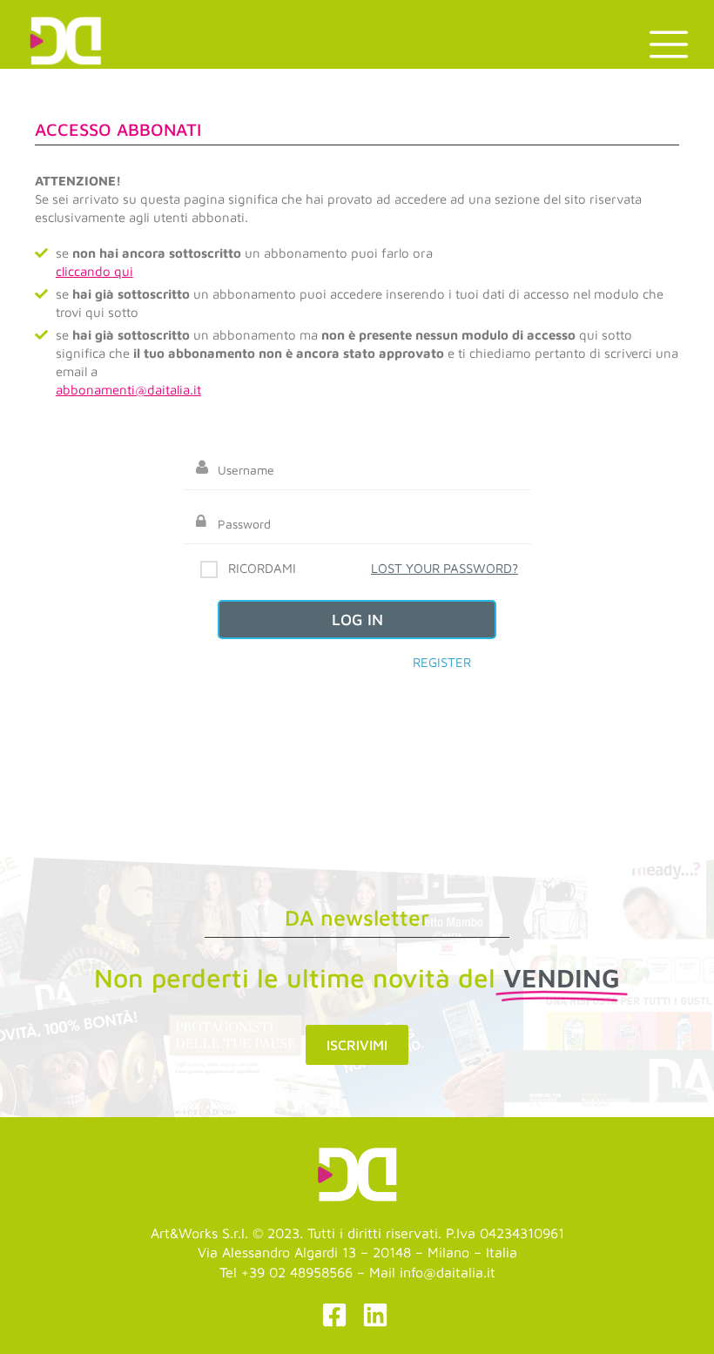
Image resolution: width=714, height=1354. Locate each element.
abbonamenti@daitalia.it (128, 389)
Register (442, 662)
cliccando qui (94, 271)
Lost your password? (444, 568)
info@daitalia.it (447, 1272)
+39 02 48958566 (297, 1272)
